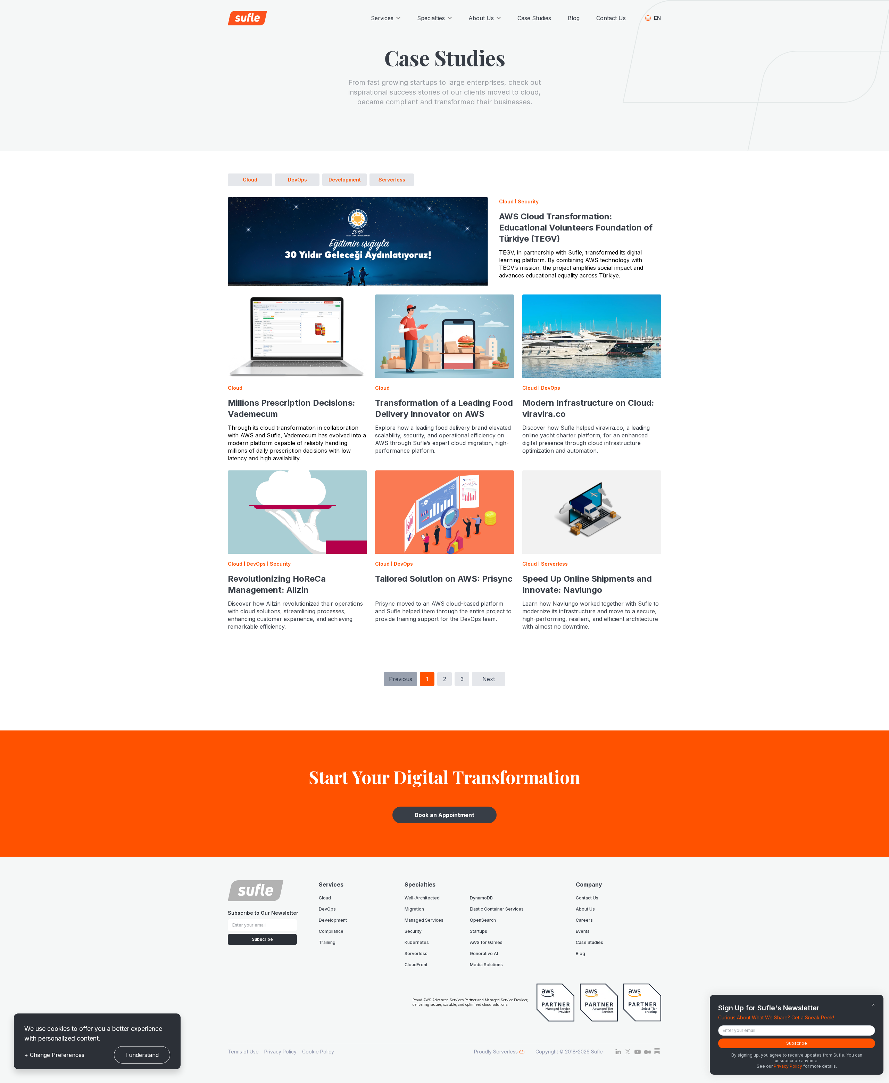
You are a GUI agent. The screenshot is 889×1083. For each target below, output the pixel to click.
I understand (142, 1054)
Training (327, 942)
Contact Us (611, 18)
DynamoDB (481, 897)
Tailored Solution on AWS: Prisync (444, 579)
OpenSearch (483, 920)
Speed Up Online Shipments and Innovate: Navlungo (587, 584)
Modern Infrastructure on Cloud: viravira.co (588, 408)
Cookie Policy (318, 1051)
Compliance (331, 931)
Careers (584, 920)
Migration (414, 909)
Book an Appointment (444, 814)
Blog (574, 18)
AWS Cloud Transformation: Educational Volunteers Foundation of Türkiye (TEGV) (576, 227)
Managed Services (424, 920)
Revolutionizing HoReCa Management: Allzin (277, 584)
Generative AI (484, 953)
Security (413, 931)
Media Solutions (486, 964)
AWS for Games (486, 942)
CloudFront (416, 964)
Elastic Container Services (497, 909)
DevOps (297, 180)
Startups (478, 931)
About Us (585, 909)
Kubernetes (417, 942)
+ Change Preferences (54, 1054)
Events (583, 931)
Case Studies (534, 18)
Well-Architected (422, 897)
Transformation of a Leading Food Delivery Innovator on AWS (444, 408)
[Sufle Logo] (247, 18)
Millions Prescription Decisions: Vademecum (291, 408)
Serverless (392, 180)
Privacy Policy (280, 1051)
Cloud (250, 180)
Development (345, 180)
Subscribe (262, 939)
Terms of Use (243, 1051)
